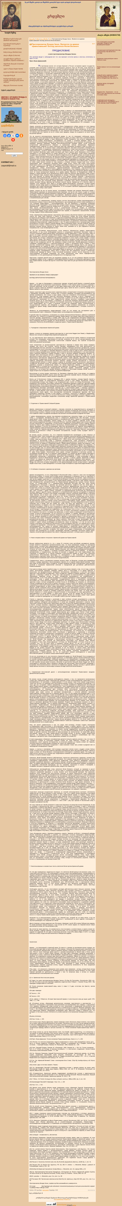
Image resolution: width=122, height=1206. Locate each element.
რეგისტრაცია (59, 1199)
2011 (37, 39)
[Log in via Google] (13, 135)
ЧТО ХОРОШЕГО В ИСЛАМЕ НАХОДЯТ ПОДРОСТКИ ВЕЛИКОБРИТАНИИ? (106, 43)
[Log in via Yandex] (13, 140)
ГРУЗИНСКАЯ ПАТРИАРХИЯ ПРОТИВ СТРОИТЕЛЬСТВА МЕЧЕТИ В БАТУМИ (108, 52)
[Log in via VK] (17, 135)
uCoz (74, 1205)
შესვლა (67, 1199)
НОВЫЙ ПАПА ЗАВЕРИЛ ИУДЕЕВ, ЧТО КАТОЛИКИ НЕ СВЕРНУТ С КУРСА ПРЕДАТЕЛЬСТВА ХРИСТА (107, 77)
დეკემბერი (44, 39)
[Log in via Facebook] (9, 135)
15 (50, 39)
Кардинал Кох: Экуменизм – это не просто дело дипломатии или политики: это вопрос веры (109, 93)
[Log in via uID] (5, 135)
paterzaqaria (45, 1190)
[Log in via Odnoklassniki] (21, 135)
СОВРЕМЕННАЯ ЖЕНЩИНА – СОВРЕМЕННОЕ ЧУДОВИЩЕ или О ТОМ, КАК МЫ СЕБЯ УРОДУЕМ (108, 102)
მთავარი (32, 39)
